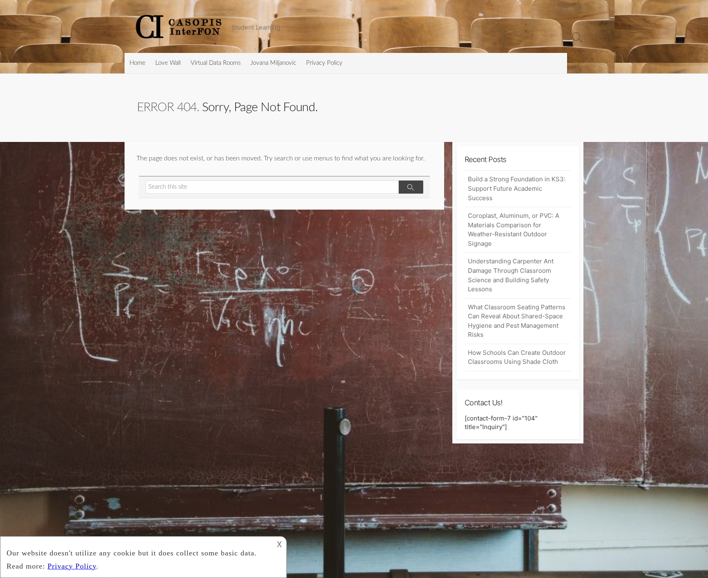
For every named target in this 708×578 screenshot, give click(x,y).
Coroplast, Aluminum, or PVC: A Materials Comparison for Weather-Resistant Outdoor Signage (513, 229)
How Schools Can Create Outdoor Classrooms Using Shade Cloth (517, 357)
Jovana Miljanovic (273, 63)
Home (137, 63)
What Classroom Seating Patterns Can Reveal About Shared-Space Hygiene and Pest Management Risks (516, 321)
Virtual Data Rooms (216, 63)
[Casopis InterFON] (180, 26)
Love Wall (168, 63)
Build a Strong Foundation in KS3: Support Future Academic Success (516, 188)
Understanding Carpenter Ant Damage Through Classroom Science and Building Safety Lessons (511, 275)
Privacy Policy (324, 63)
